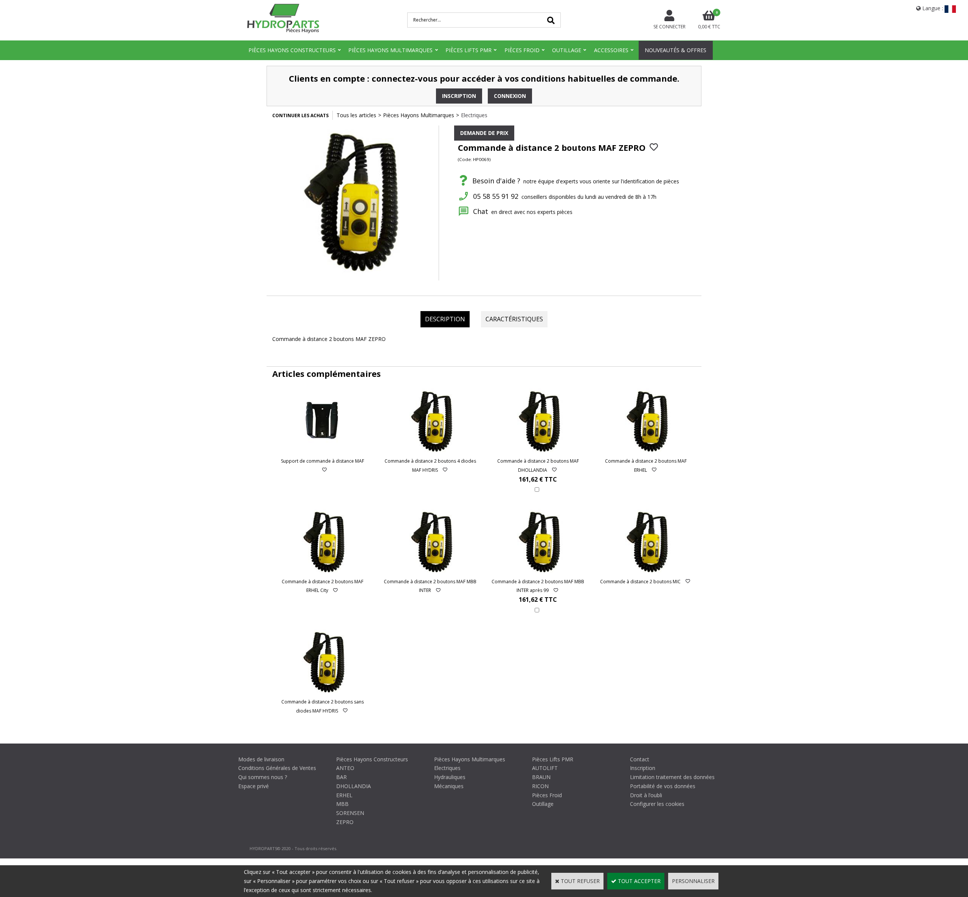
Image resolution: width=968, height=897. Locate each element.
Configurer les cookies (657, 803)
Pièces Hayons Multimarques (390, 50)
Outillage (566, 50)
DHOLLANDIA (353, 786)
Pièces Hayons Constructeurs (292, 50)
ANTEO (345, 768)
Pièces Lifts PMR (468, 50)
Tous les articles (356, 115)
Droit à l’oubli (646, 795)
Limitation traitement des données (672, 777)
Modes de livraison (261, 759)
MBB (342, 803)
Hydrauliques (449, 777)
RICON (540, 786)
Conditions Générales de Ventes (277, 768)
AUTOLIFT (545, 768)
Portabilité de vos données (662, 786)
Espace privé (253, 786)
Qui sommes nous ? (262, 777)
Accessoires (611, 50)
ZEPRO (345, 822)
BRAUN (541, 777)
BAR (341, 777)
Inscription (642, 768)
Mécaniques (449, 786)
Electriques (474, 115)
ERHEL (344, 795)
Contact (639, 759)
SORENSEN (350, 812)
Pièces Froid (522, 50)
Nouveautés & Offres (675, 50)
